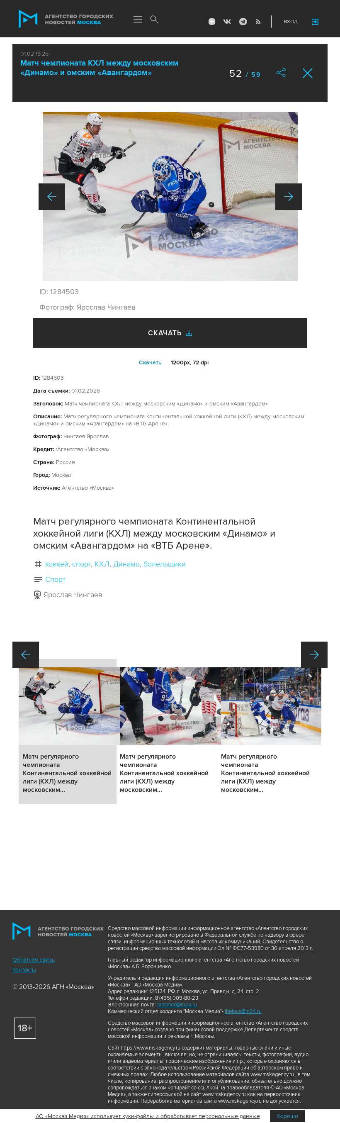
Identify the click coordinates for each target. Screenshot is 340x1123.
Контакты (24, 969)
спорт (81, 564)
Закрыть (307, 73)
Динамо (126, 564)
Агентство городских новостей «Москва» (66, 19)
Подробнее (68, 731)
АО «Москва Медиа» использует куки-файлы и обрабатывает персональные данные (148, 1116)
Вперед (288, 196)
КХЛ (102, 564)
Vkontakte (227, 21)
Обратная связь (33, 959)
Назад (52, 196)
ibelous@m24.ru (243, 1011)
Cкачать (150, 362)
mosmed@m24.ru (177, 1004)
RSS (258, 21)
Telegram (242, 21)
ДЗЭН (212, 21)
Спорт (55, 579)
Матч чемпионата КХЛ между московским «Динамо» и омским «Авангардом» (99, 68)
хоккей (56, 564)
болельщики (164, 564)
